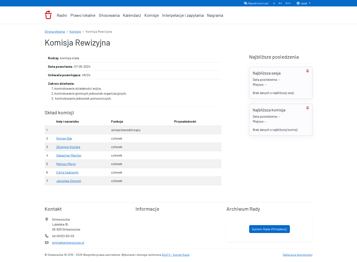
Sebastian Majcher (68, 155)
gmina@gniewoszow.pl (68, 242)
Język (304, 3)
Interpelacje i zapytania (183, 15)
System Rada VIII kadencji (269, 229)
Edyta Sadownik (67, 172)
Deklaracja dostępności (297, 254)
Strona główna (55, 31)
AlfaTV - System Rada (175, 254)
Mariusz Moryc (66, 164)
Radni (62, 15)
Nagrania (215, 15)
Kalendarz (132, 15)
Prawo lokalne (82, 15)
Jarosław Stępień (68, 181)
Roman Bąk (64, 138)
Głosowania (109, 15)
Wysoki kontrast (258, 3)
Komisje (151, 15)
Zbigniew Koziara (68, 147)
